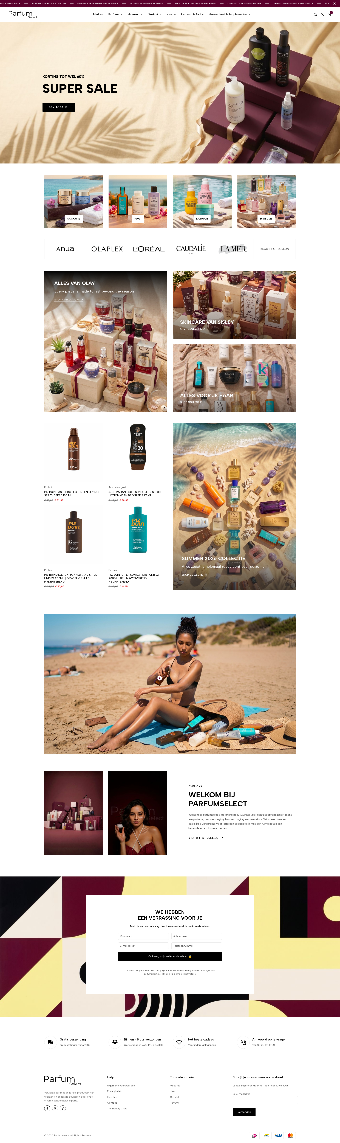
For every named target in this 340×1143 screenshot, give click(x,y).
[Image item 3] (149, 249)
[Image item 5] (233, 249)
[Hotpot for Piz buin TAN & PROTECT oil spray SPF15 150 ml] (159, 678)
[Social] (47, 1108)
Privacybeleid (115, 1091)
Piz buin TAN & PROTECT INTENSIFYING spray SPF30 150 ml (71, 493)
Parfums (113, 14)
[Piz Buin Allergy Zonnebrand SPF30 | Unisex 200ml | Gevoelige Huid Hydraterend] (73, 534)
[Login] (322, 14)
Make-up (134, 14)
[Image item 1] (65, 249)
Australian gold (117, 487)
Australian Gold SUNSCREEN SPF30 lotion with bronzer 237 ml (135, 493)
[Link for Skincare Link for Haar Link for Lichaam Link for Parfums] (266, 201)
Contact (112, 1102)
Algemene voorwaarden (121, 1085)
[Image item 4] (191, 249)
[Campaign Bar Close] (334, 3)
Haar (170, 14)
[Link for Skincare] (73, 201)
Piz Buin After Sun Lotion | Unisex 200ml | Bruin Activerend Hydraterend (134, 578)
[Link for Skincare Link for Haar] (138, 201)
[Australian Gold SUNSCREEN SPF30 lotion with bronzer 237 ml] (138, 452)
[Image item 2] (107, 249)
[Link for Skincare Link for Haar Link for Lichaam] (202, 201)
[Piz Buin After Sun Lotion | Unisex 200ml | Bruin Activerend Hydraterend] (138, 534)
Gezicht (153, 14)
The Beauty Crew (117, 1108)
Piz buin (48, 487)
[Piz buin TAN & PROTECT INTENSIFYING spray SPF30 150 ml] (73, 452)
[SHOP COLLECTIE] (234, 305)
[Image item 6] (274, 249)
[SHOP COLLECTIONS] (105, 341)
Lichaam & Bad (191, 14)
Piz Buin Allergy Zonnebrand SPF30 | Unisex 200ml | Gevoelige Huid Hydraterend (71, 578)
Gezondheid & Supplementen (228, 14)
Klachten (112, 1097)
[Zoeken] (315, 14)
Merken (98, 14)
